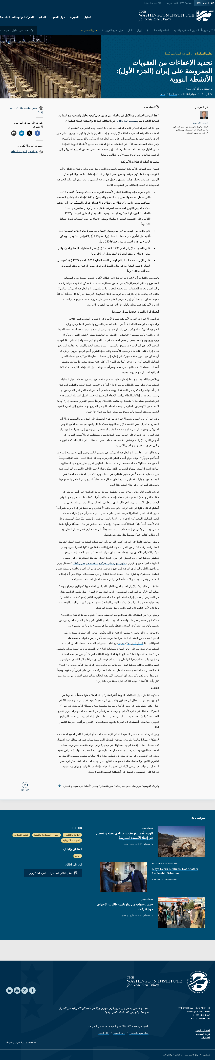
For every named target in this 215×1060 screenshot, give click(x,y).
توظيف (206, 1054)
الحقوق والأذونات (171, 1054)
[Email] (13, 133)
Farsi (162, 94)
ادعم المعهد (119, 1033)
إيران (139, 30)
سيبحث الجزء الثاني (126, 120)
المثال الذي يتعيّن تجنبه (130, 643)
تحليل (87, 17)
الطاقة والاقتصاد (161, 30)
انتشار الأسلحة (21, 834)
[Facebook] (37, 133)
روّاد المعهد (103, 1033)
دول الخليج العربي (113, 30)
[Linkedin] (21, 133)
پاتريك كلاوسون (194, 88)
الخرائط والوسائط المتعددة (17, 17)
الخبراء (74, 17)
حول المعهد (58, 17)
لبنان (129, 30)
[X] (29, 133)
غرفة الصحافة (203, 1034)
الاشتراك (205, 1037)
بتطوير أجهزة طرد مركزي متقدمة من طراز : (100, 563)
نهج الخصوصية (191, 1054)
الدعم (42, 17)
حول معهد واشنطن (138, 1033)
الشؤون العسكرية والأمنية (186, 30)
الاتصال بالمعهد (203, 1030)
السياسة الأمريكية (71, 840)
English (173, 94)
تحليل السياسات (203, 53)
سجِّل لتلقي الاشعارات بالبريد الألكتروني (51, 873)
